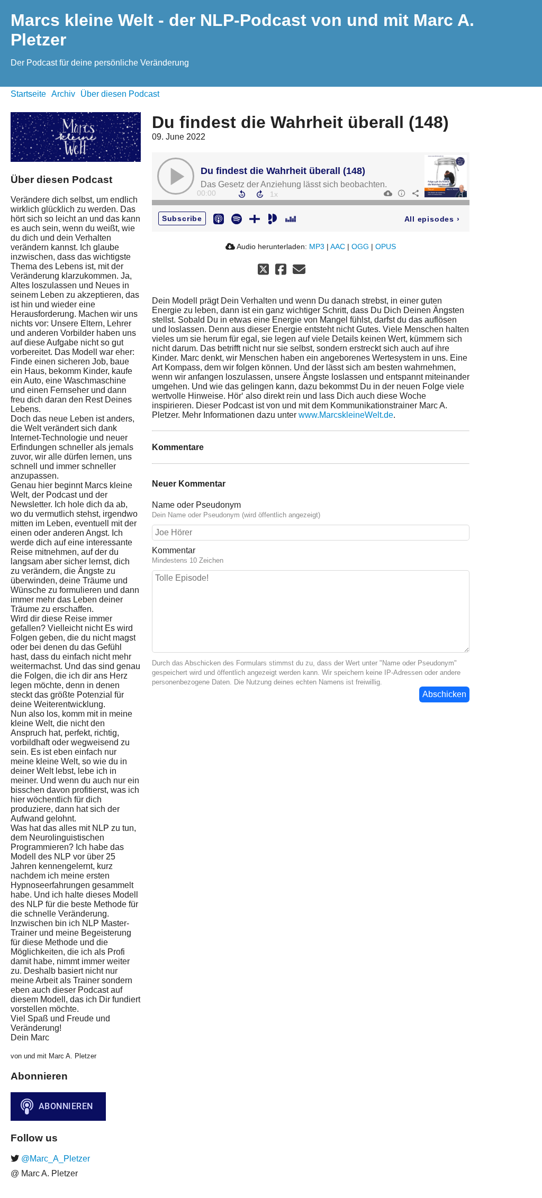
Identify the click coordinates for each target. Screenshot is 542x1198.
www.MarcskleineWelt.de (346, 414)
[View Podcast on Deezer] (290, 218)
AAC (337, 246)
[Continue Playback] (175, 176)
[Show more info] (401, 193)
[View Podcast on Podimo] (272, 218)
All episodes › (432, 219)
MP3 (316, 246)
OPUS (385, 246)
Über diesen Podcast (119, 93)
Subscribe (182, 218)
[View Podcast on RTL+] (254, 218)
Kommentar (173, 550)
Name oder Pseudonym (196, 504)
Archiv (63, 93)
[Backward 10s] (242, 194)
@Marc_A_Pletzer (54, 1158)
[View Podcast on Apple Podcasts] (218, 218)
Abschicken (444, 694)
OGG (360, 246)
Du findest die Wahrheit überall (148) (283, 171)
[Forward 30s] (260, 194)
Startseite (28, 93)
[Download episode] (387, 193)
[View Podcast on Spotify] (236, 218)
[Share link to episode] (415, 193)
